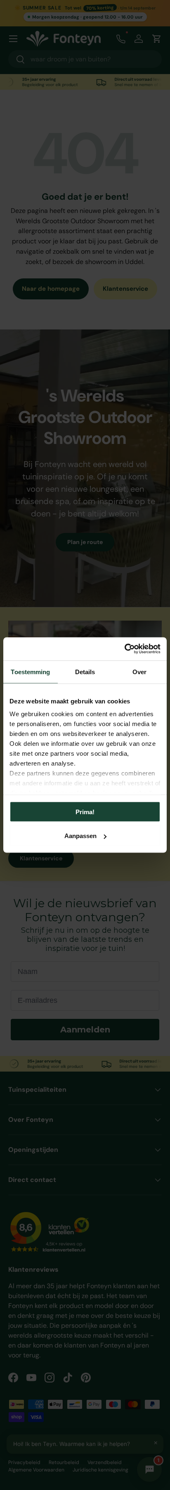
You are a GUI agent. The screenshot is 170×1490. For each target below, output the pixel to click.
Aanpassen (80, 835)
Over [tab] (139, 671)
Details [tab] (85, 671)
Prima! (85, 811)
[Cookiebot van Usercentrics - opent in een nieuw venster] (124, 649)
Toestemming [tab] (30, 671)
